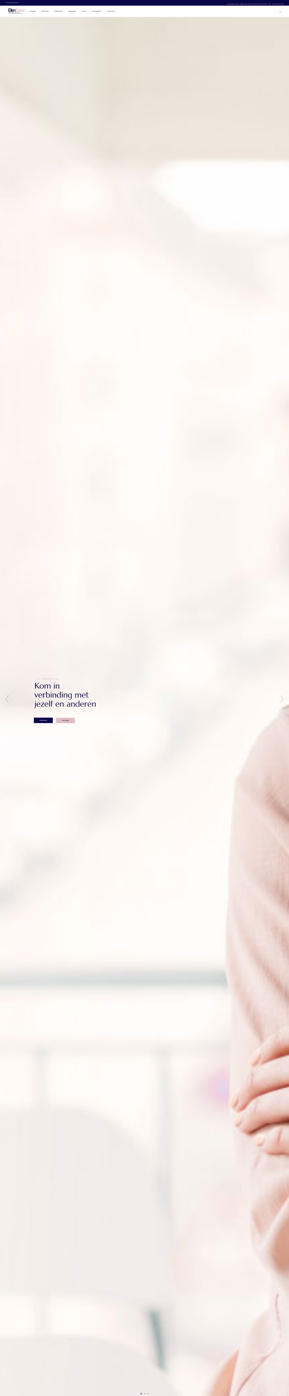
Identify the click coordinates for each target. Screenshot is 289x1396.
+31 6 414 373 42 (277, 4)
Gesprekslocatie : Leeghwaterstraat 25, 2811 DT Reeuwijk (247, 4)
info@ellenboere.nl (12, 3)
